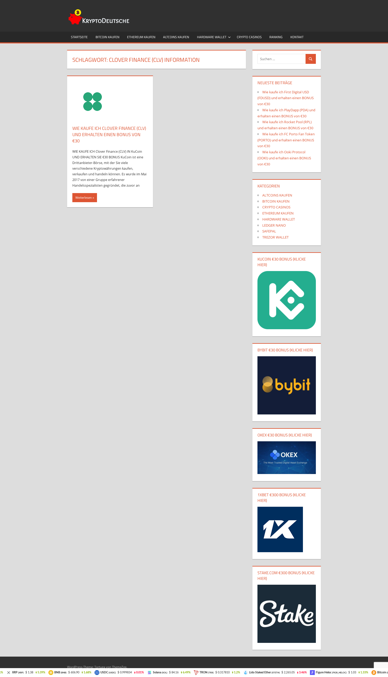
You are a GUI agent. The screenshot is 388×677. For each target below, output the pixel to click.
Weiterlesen (83, 198)
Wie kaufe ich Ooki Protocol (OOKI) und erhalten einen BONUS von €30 (284, 158)
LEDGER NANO (274, 225)
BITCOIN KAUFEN (107, 37)
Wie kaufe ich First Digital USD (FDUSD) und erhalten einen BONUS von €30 (285, 98)
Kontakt (297, 37)
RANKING (276, 37)
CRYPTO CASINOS (249, 37)
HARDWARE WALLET (211, 37)
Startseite (79, 37)
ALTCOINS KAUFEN (176, 37)
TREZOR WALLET (275, 237)
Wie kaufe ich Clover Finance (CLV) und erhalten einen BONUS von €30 (109, 134)
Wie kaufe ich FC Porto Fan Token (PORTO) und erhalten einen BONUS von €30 (286, 140)
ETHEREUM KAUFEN (141, 37)
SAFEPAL (269, 231)
